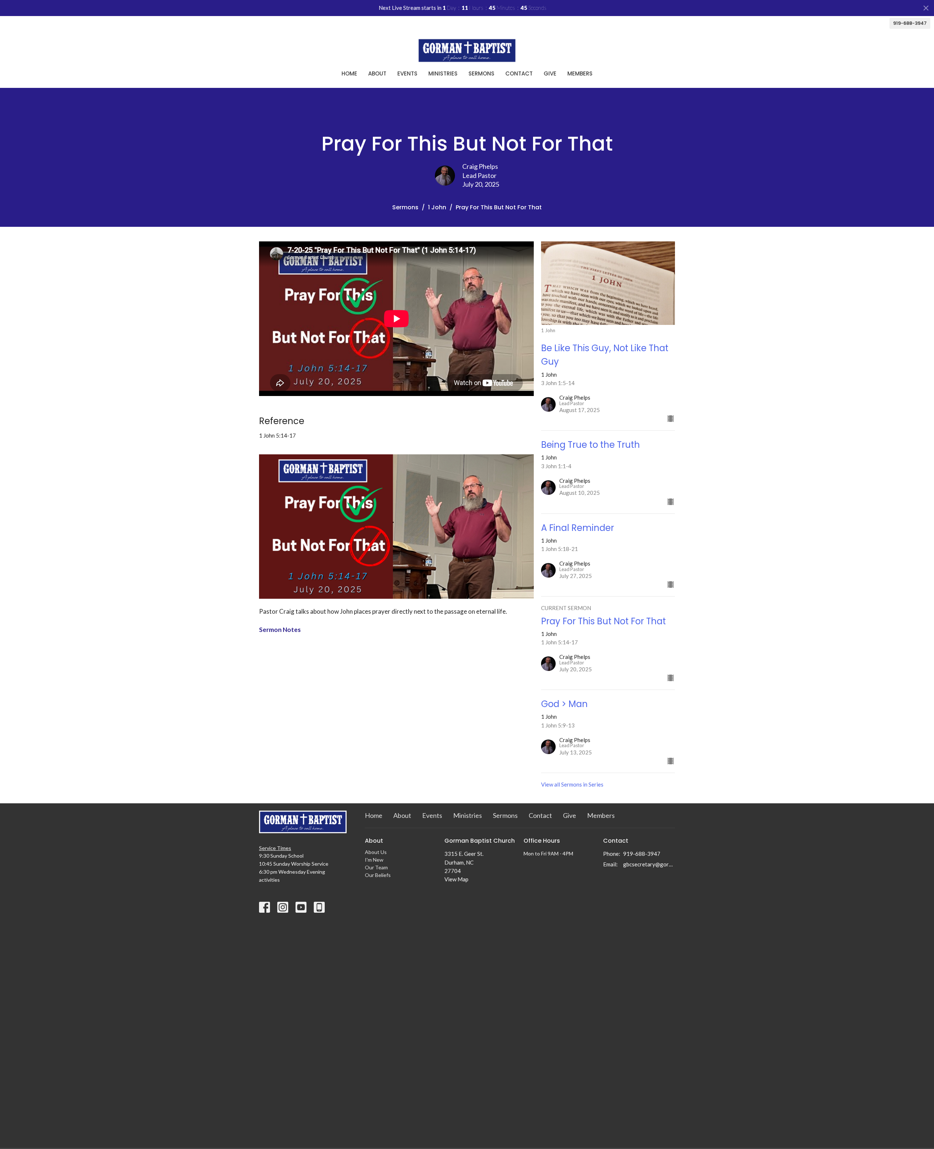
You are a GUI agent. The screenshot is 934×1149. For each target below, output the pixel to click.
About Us (376, 852)
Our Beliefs (378, 875)
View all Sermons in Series (572, 784)
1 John (437, 207)
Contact (519, 73)
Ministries (443, 73)
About (377, 73)
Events (407, 73)
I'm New (374, 860)
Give (550, 73)
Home (349, 73)
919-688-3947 (910, 23)
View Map (456, 879)
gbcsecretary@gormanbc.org (649, 864)
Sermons (481, 73)
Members (580, 73)
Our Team (376, 867)
